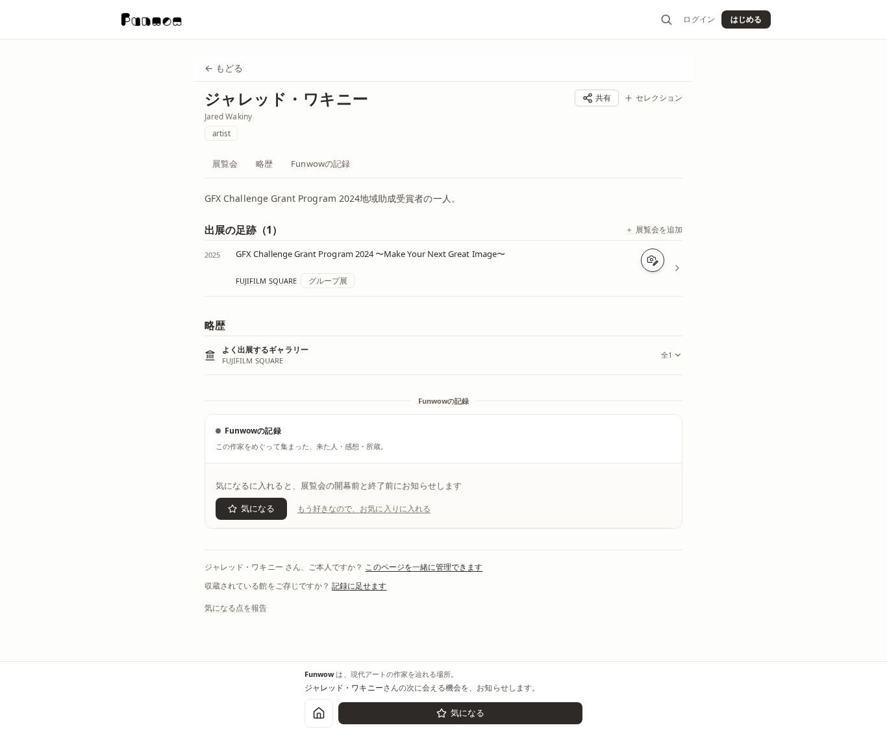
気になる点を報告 (236, 607)
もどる (224, 68)
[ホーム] (319, 713)
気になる (258, 508)
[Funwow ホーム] (151, 19)
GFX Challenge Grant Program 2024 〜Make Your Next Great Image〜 (370, 254)
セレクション (659, 97)
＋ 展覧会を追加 (653, 230)
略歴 (264, 163)
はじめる (746, 19)
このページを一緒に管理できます (423, 566)
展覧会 (225, 163)
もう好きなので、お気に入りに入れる (364, 508)
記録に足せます (359, 585)
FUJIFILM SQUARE (266, 281)
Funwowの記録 (320, 163)
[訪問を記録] (652, 260)
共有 (603, 98)
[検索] (666, 19)
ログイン (698, 19)
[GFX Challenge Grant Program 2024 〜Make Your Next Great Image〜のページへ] (677, 268)
